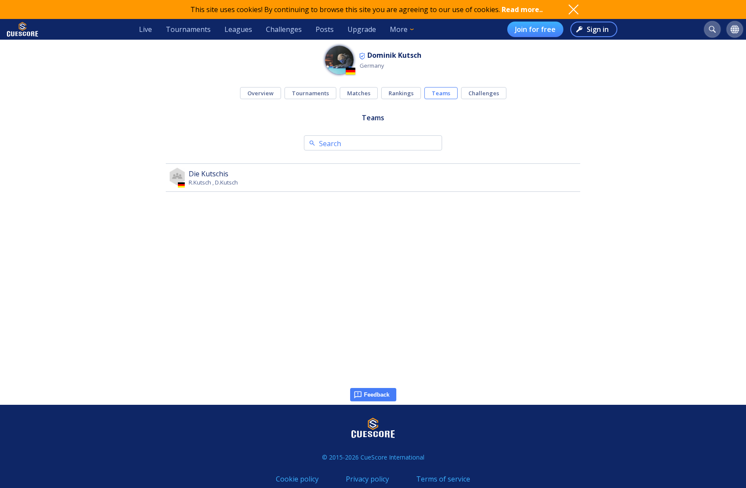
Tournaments (188, 29)
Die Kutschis (208, 173)
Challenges (284, 29)
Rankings (401, 93)
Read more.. (522, 9)
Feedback (376, 394)
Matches (358, 93)
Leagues (238, 29)
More (399, 29)
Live (145, 29)
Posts (325, 29)
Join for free (535, 29)
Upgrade (362, 29)
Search (330, 143)
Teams (441, 93)
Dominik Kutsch (394, 55)
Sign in (598, 29)
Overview (260, 93)
